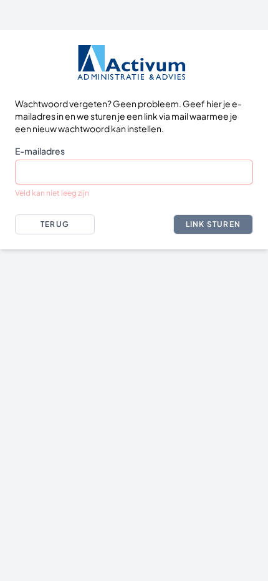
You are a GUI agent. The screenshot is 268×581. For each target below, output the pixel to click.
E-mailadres (40, 150)
